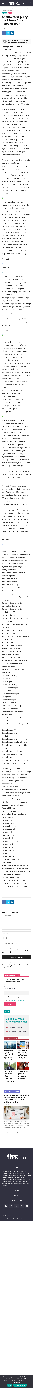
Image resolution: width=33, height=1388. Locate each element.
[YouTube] (27, 1206)
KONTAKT (16, 1195)
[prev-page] (5, 1086)
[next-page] (8, 1086)
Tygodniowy (20, 997)
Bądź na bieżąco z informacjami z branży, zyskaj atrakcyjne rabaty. (15, 985)
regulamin (12, 1000)
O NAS (16, 1167)
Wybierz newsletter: (9, 988)
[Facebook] (4, 33)
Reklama (14, 1219)
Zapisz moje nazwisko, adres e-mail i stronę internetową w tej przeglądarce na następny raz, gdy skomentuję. (16, 950)
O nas (8, 1219)
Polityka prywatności (20, 1385)
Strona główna (5, 9)
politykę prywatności (19, 1000)
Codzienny (9, 997)
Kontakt (4, 1219)
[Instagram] (16, 1206)
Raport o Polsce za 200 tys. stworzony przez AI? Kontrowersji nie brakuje (22, 1075)
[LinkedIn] (6, 1206)
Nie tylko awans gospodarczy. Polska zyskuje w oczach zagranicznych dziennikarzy (9, 1055)
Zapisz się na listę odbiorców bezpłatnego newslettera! (14, 980)
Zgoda (9, 1385)
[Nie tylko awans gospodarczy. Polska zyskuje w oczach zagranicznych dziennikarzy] (10, 1045)
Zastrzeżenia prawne (22, 1219)
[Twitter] (8, 33)
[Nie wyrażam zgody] (31, 1381)
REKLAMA (17, 1190)
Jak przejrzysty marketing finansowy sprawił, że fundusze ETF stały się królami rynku (16, 1098)
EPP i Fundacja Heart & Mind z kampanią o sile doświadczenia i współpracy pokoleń (22, 1055)
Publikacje (13, 9)
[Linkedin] (12, 33)
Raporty (10, 13)
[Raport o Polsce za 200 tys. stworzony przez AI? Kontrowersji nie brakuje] (23, 1066)
